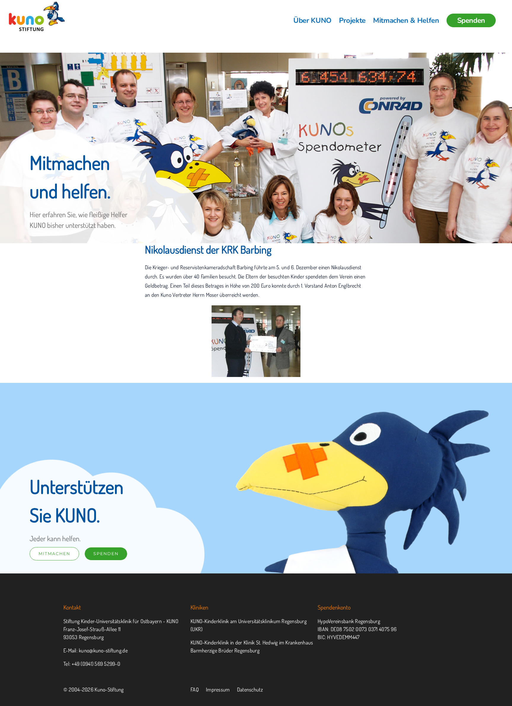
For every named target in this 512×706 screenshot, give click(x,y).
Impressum (218, 689)
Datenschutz (250, 689)
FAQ (195, 689)
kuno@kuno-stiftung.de (103, 650)
